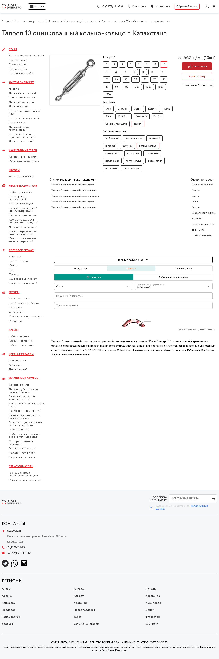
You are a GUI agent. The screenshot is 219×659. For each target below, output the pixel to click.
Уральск (7, 624)
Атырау (79, 596)
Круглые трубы (18, 69)
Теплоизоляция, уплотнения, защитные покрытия (26, 424)
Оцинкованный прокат (23, 279)
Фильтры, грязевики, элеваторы (21, 442)
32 (154, 79)
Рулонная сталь (18, 122)
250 (126, 87)
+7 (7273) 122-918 (112, 7)
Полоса (14, 274)
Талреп (137, 124)
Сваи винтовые (18, 60)
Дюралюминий (18, 369)
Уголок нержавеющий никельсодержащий (22, 240)
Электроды (15, 321)
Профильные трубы (21, 73)
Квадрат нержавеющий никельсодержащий (23, 209)
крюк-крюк (133, 153)
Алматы (150, 589)
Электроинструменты (22, 448)
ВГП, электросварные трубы (26, 55)
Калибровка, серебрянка (24, 303)
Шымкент (152, 624)
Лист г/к (14, 89)
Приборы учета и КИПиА (25, 411)
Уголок (13, 265)
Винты (195, 196)
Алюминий (15, 365)
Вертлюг (122, 109)
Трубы (13, 49)
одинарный (152, 153)
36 (164, 79)
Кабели (14, 330)
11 (106, 72)
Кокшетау (8, 603)
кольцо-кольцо (148, 146)
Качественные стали (23, 150)
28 (135, 79)
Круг (11, 270)
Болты (196, 190)
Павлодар (9, 610)
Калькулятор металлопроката (191, 329)
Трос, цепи (198, 230)
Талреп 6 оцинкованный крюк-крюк (72, 202)
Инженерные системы (23, 378)
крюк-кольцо (112, 153)
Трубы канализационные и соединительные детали (25, 435)
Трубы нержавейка (20, 192)
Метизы (14, 292)
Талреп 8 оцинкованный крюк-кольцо (73, 190)
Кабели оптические (21, 345)
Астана (7, 596)
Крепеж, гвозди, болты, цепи (26, 316)
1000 (148, 87)
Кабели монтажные (21, 341)
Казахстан (161, 7)
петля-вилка (112, 161)
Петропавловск (84, 610)
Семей (149, 610)
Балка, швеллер (18, 261)
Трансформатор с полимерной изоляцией (23, 474)
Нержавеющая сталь (23, 186)
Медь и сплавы (18, 360)
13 (125, 72)
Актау (6, 589)
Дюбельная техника (204, 213)
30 (145, 79)
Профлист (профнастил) (24, 118)
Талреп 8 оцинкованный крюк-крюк (72, 185)
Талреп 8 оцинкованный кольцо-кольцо (75, 196)
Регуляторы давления (22, 457)
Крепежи (197, 219)
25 (126, 79)
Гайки (195, 202)
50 (116, 87)
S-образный (112, 138)
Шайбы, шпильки (202, 235)
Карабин (152, 109)
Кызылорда (153, 603)
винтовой (154, 138)
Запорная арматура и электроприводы (22, 398)
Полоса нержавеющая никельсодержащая (22, 233)
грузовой (110, 146)
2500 (108, 94)
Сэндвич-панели (19, 385)
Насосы (14, 170)
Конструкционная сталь (23, 157)
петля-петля (155, 161)
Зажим (137, 109)
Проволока (16, 307)
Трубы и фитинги (19, 429)
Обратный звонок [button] (187, 7)
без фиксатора (133, 138)
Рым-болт (123, 116)
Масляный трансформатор (25, 480)
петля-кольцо (133, 161)
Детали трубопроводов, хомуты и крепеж (23, 391)
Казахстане (205, 85)
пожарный (111, 168)
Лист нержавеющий (21, 141)
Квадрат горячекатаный (23, 283)
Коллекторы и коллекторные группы (27, 405)
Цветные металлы (21, 354)
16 (152, 72)
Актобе (79, 589)
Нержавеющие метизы (23, 215)
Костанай (80, 603)
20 (106, 79)
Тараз (77, 617)
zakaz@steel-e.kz (19, 553)
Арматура (15, 256)
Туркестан (152, 617)
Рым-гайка (141, 116)
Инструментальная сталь (24, 161)
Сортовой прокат (21, 250)
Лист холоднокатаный (22, 93)
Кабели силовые (19, 336)
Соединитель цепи (116, 124)
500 (137, 87)
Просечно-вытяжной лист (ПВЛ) (25, 112)
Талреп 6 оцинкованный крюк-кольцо (73, 207)
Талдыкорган (11, 617)
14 (134, 72)
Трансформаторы (21, 466)
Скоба (157, 116)
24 (116, 79)
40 (106, 87)
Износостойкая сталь (22, 97)
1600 (160, 87)
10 (164, 64)
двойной (127, 146)
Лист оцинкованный (21, 102)
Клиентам (138, 7)
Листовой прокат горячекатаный (20, 128)
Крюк (108, 116)
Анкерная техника (202, 185)
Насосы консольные (21, 176)
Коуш (167, 109)
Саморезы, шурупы (203, 224)
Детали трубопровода (22, 227)
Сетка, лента (16, 312)
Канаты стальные (19, 298)
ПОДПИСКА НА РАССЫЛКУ (158, 499)
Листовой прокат (21, 82)
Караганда (152, 596)
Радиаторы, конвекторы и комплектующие (24, 417)
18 (161, 72)
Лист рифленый (18, 106)
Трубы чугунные (18, 64)
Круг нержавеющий (21, 203)
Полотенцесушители (22, 453)
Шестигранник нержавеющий (18, 198)
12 (115, 72)
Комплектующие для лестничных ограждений (23, 221)
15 (143, 72)
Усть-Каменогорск (86, 624)
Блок (108, 109)
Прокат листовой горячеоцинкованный (22, 135)
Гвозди (196, 207)
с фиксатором (131, 168)
